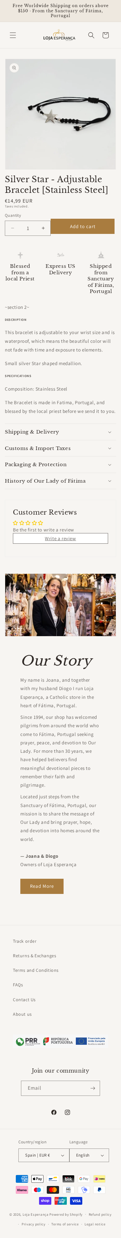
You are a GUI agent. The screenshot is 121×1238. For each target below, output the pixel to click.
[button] (13, 35)
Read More (42, 886)
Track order (25, 941)
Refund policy (100, 1214)
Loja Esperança (36, 1214)
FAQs (18, 985)
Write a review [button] (60, 538)
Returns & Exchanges (34, 956)
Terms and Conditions (36, 970)
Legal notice (95, 1224)
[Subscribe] (93, 1088)
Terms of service (64, 1224)
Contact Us (24, 999)
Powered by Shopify (66, 1214)
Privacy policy (33, 1224)
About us (22, 1014)
